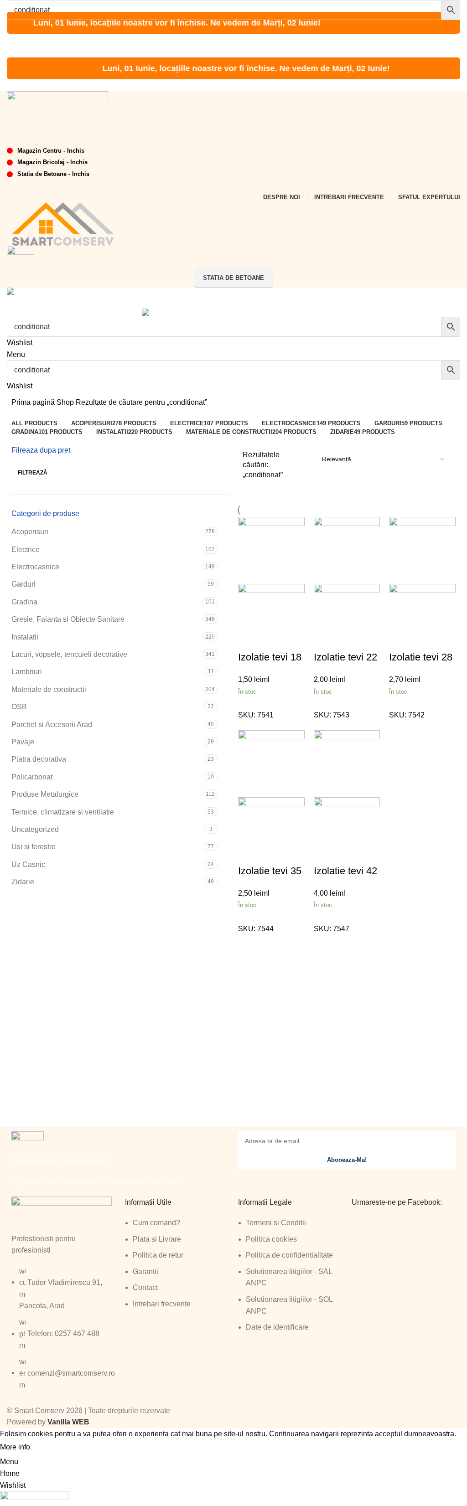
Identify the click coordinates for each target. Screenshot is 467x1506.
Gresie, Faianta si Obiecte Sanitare (68, 619)
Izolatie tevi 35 (269, 871)
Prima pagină (34, 402)
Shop (66, 402)
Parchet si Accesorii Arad (51, 724)
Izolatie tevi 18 (269, 657)
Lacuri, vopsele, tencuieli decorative (69, 654)
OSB (19, 707)
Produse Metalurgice (44, 794)
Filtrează (32, 472)
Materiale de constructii (48, 689)
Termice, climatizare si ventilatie (62, 812)
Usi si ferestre (33, 847)
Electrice (25, 549)
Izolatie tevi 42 (345, 871)
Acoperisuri (29, 532)
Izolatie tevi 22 (345, 657)
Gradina (24, 602)
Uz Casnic (28, 864)
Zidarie (22, 882)
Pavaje (22, 742)
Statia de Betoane (233, 277)
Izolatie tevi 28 (420, 657)
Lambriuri (26, 672)
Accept (49, 1447)
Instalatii (24, 637)
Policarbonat (31, 777)
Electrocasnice (35, 567)
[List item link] (63, 1332)
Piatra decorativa (38, 759)
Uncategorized (35, 829)
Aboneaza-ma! (347, 1159)
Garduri (23, 584)
